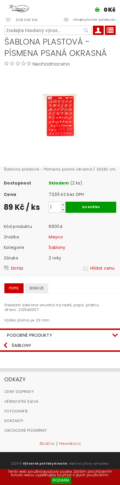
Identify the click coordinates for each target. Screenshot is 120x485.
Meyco (56, 237)
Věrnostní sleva (21, 401)
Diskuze (36, 288)
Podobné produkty (29, 335)
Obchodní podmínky (25, 430)
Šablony (57, 247)
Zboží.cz (47, 444)
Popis (14, 288)
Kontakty (14, 421)
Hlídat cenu (102, 268)
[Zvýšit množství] (63, 204)
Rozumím (61, 480)
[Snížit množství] (63, 209)
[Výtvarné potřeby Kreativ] (18, 7)
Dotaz (17, 268)
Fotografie (16, 411)
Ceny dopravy (19, 391)
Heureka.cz (70, 444)
